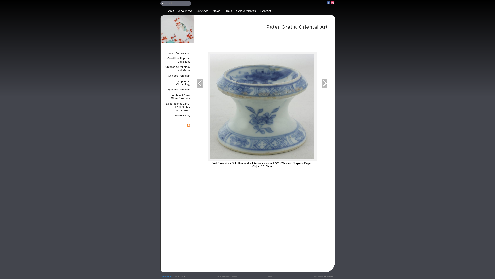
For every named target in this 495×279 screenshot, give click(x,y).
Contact (265, 11)
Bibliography (182, 115)
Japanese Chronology (183, 82)
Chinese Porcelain (179, 75)
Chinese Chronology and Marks (177, 68)
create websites (178, 276)
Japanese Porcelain (178, 89)
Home (170, 11)
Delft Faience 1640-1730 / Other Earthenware (178, 107)
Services (202, 11)
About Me (185, 11)
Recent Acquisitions (178, 52)
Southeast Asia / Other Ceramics (180, 96)
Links (228, 11)
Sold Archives (246, 11)
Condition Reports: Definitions (178, 60)
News (217, 11)
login (270, 276)
